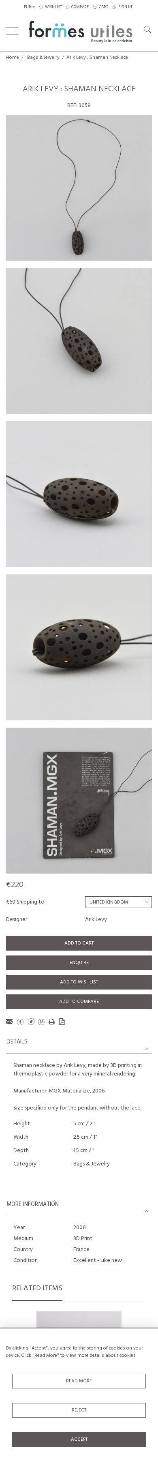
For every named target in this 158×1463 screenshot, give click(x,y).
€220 (14, 885)
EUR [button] (27, 7)
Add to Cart (79, 943)
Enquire (79, 963)
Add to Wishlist (79, 982)
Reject (79, 1410)
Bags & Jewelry (43, 58)
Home (12, 58)
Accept (79, 1439)
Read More (79, 1381)
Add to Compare (79, 1002)
